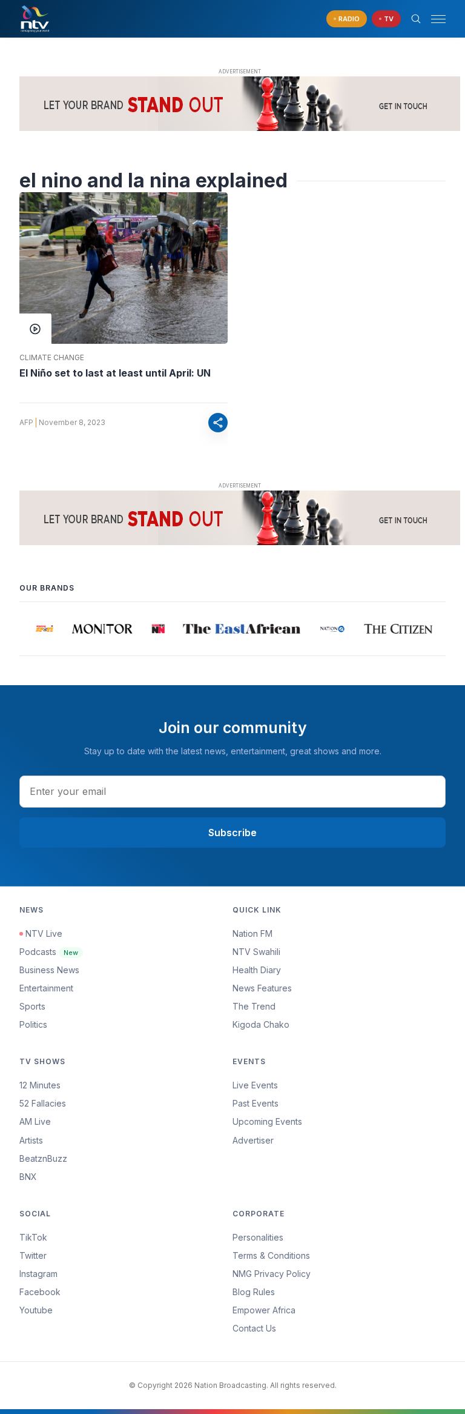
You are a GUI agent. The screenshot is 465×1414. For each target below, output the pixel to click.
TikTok (33, 1237)
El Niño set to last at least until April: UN (115, 373)
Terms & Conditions (271, 1255)
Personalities (257, 1237)
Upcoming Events (267, 1121)
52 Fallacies (42, 1103)
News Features (262, 988)
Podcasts (48, 952)
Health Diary (256, 970)
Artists (31, 1140)
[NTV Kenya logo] (34, 19)
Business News (49, 970)
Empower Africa (263, 1310)
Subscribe (232, 832)
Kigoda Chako (260, 1024)
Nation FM (252, 933)
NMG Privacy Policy (271, 1273)
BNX (28, 1176)
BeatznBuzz (43, 1158)
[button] (433, 19)
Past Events (255, 1103)
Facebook (40, 1292)
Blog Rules (253, 1292)
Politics (33, 1024)
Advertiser (253, 1140)
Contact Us (254, 1328)
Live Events (255, 1085)
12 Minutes (40, 1085)
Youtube (36, 1310)
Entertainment (46, 988)
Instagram (38, 1273)
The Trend (253, 1006)
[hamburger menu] (438, 19)
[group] (40, 629)
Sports (32, 1006)
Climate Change (51, 358)
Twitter (33, 1255)
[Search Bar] (416, 18)
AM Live (35, 1121)
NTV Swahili (256, 952)
